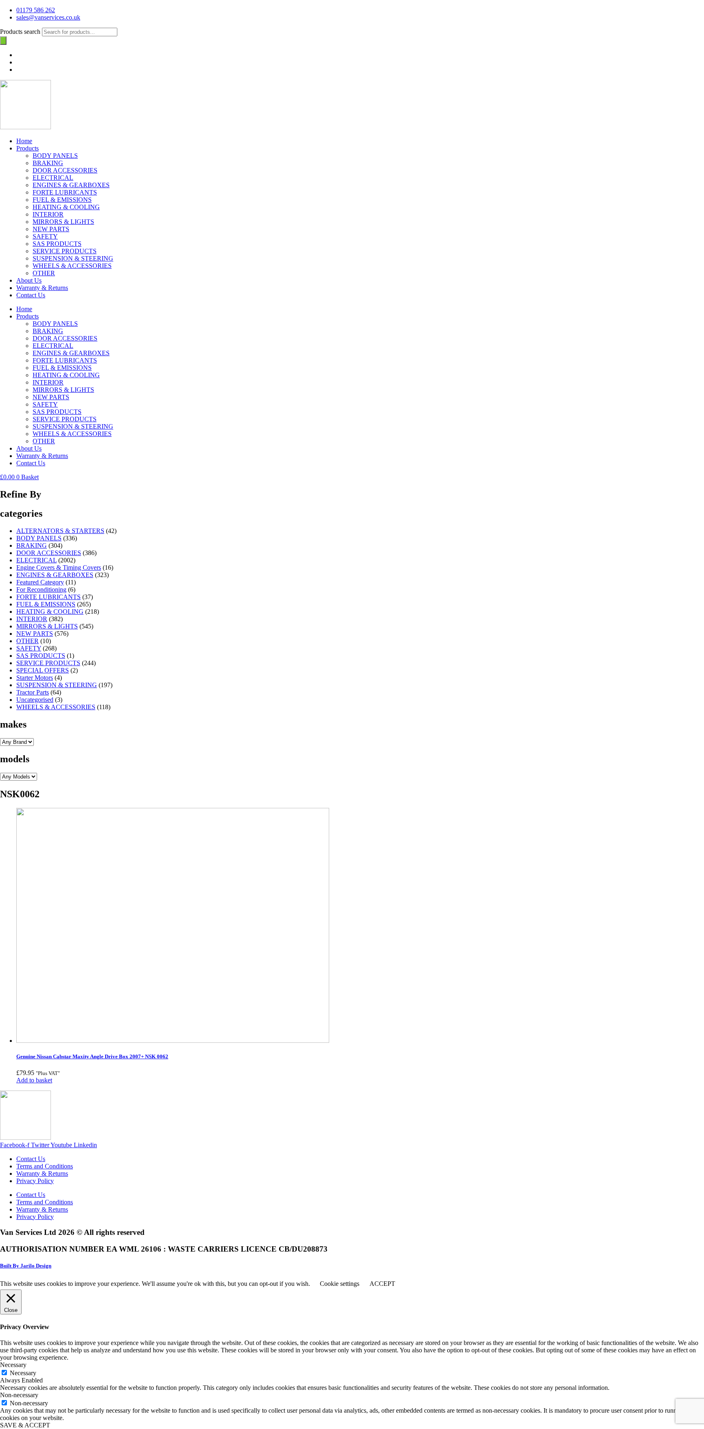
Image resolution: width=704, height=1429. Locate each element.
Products (27, 148)
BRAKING (48, 162)
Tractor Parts (32, 692)
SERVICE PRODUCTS (65, 251)
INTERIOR (48, 214)
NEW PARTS (51, 229)
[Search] (3, 40)
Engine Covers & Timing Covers (58, 567)
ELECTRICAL (53, 177)
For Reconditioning (41, 589)
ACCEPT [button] (382, 1283)
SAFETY (45, 236)
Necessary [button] (13, 1364)
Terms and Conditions (44, 1166)
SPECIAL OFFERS (42, 670)
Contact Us (30, 295)
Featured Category (40, 582)
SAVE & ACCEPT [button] (25, 1425)
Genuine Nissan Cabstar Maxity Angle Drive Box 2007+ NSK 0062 (92, 1056)
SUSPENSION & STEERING (73, 258)
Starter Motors (34, 677)
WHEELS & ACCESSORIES (72, 265)
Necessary (23, 1372)
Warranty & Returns (42, 287)
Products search (21, 31)
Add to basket (34, 1080)
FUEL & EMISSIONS (62, 199)
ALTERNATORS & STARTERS (60, 530)
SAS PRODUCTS (57, 243)
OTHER (44, 273)
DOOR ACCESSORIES (65, 170)
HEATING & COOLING (66, 207)
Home (24, 140)
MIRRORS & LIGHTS (63, 221)
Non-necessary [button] (19, 1394)
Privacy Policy (35, 1180)
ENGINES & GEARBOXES (71, 184)
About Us (29, 280)
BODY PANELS (55, 155)
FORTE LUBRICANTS (65, 192)
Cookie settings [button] (339, 1283)
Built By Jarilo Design (25, 1266)
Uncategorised (34, 699)
